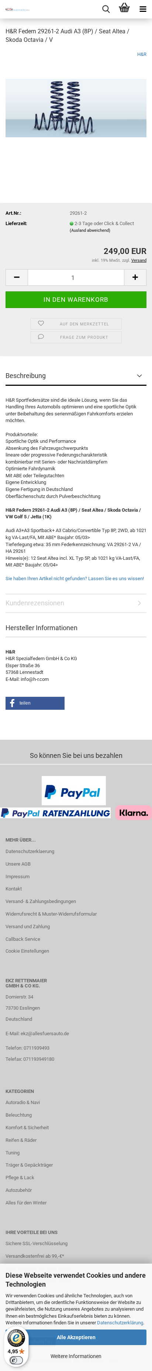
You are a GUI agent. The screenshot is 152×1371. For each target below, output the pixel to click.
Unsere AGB (18, 864)
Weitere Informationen (76, 1356)
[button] (17, 277)
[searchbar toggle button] (106, 9)
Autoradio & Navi (23, 1102)
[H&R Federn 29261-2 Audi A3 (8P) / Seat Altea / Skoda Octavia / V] (76, 106)
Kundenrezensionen (35, 603)
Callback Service (23, 939)
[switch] (16, 1360)
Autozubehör (19, 1190)
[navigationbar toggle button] (143, 9)
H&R (141, 54)
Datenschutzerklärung (120, 1322)
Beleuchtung (19, 1115)
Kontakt (14, 889)
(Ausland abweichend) (90, 230)
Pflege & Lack (20, 1177)
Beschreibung (26, 375)
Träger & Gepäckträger (29, 1165)
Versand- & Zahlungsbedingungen (41, 901)
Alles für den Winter (26, 1203)
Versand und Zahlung (28, 926)
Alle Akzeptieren (76, 1337)
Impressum (18, 876)
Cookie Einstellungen (27, 951)
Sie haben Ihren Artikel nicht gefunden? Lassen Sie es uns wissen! (75, 578)
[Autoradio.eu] (15, 9)
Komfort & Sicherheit (27, 1127)
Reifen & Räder (21, 1140)
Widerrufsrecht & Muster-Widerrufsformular (51, 914)
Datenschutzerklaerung (30, 851)
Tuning (13, 1153)
